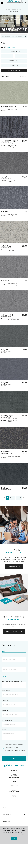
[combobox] (12, 36)
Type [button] (6, 56)
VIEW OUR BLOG (12, 566)
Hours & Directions (14, 777)
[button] (19, 3)
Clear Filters (11, 47)
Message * (4, 729)
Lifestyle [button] (20, 56)
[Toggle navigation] (2, 3)
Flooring (12, 17)
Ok (14, 838)
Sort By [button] (21, 76)
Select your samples (12, 631)
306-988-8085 (14, 12)
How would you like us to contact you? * (12, 681)
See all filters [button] (12, 70)
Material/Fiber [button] (13, 51)
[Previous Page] (4, 498)
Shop (5, 808)
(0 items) (25, 2)
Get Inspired (7, 814)
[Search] (25, 36)
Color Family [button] (13, 60)
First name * (5, 655)
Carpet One (4, 17)
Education (6, 821)
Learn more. (20, 836)
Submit (14, 758)
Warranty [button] (13, 65)
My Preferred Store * (7, 720)
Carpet (18, 17)
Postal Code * (5, 710)
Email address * (6, 700)
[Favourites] (22, 3)
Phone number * (6, 690)
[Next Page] (23, 498)
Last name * (5, 665)
